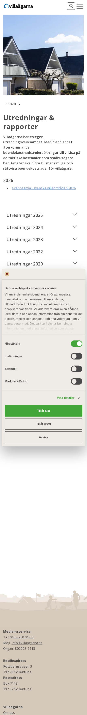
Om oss (9, 712)
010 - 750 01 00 (22, 637)
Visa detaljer (65, 397)
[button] (43, 215)
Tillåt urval (43, 424)
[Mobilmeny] (80, 6)
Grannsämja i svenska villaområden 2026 (44, 188)
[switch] (76, 356)
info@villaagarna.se (27, 643)
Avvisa (43, 437)
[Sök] (71, 6)
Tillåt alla (43, 410)
